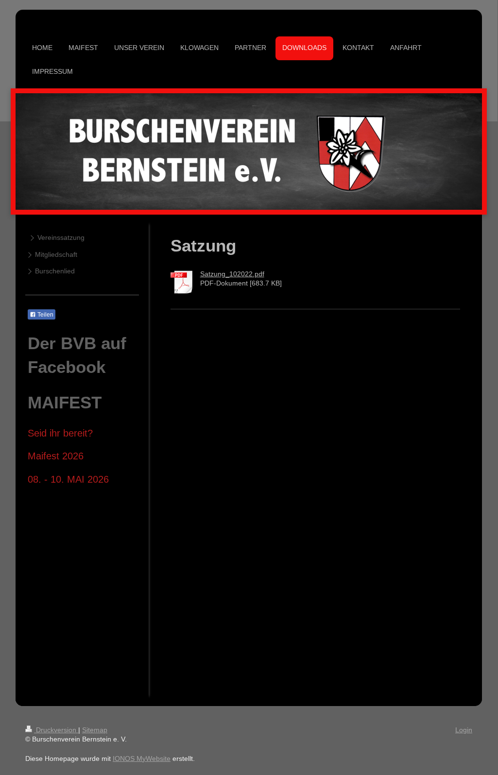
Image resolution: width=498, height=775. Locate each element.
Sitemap (94, 730)
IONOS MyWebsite (142, 758)
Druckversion (56, 730)
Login (463, 730)
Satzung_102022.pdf (232, 274)
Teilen (44, 314)
